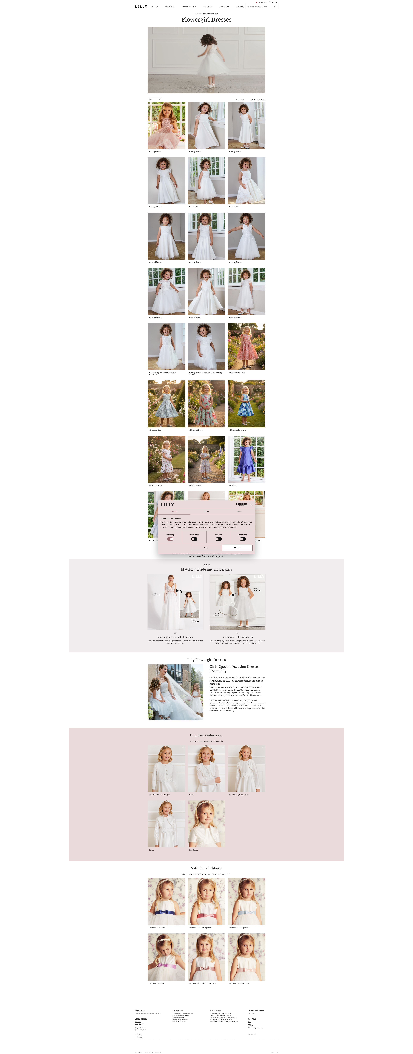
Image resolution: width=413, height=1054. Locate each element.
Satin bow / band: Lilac (157, 983)
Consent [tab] (174, 512)
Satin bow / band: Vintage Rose (200, 928)
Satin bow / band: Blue (157, 928)
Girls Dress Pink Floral (237, 373)
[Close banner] (252, 504)
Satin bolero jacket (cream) (239, 795)
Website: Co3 (274, 1052)
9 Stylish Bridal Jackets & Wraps (220, 1016)
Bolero (191, 795)
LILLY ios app (139, 1037)
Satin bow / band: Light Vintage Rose (202, 983)
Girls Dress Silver (155, 430)
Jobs (249, 1024)
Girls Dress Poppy (155, 485)
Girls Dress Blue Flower (237, 430)
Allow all (237, 548)
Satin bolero (193, 850)
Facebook (138, 1022)
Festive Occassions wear (180, 1020)
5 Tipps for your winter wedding (220, 1020)
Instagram (138, 1024)
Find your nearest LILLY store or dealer (147, 1014)
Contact (250, 1026)
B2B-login (252, 1034)
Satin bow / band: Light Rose (239, 983)
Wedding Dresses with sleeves (219, 1014)
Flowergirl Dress (155, 152)
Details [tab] (206, 512)
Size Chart (251, 1014)
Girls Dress (233, 485)
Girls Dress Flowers (196, 430)
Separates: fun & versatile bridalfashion (222, 1018)
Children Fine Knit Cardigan (159, 795)
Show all (261, 100)
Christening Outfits (178, 1018)
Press (249, 1022)
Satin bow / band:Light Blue (239, 928)
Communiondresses (179, 1021)
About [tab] (238, 512)
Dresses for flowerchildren (181, 1016)
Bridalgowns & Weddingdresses (183, 1014)
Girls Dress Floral (195, 485)
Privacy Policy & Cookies (255, 1028)
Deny (206, 548)
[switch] (194, 539)
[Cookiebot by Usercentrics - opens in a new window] (237, 504)
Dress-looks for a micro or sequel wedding (223, 1021)
